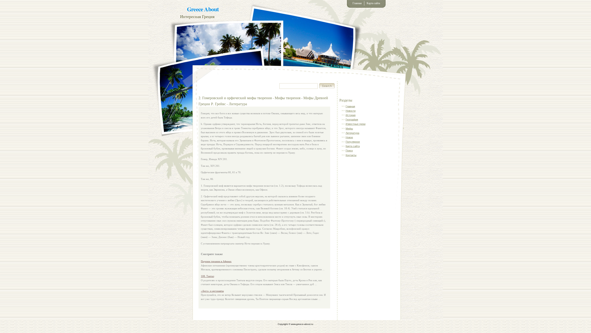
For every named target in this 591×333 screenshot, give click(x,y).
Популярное (353, 141)
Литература (352, 133)
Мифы (349, 128)
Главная (357, 3)
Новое (349, 137)
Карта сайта (373, 3)
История (351, 115)
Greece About (203, 9)
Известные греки (355, 124)
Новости (351, 110)
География (352, 119)
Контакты (351, 155)
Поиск (349, 150)
